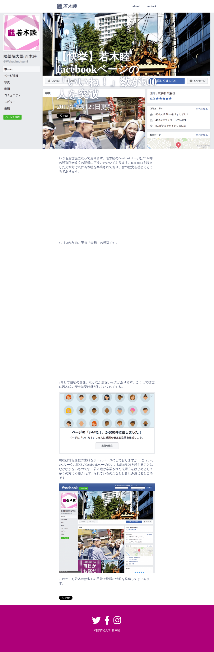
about (136, 6)
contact (151, 6)
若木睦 (70, 6)
